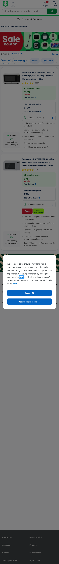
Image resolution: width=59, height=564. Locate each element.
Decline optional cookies (29, 302)
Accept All (29, 293)
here (21, 277)
